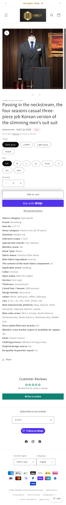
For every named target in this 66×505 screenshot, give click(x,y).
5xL (7, 170)
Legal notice (44, 499)
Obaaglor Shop (21, 490)
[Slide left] (26, 94)
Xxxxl (47, 163)
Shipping (15, 134)
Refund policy (51, 490)
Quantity (6, 177)
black (8, 151)
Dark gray (11, 144)
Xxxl (19, 170)
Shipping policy (49, 495)
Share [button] (9, 359)
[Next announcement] (60, 3)
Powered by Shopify (35, 490)
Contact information (28, 499)
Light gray (42, 144)
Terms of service (33, 495)
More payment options (33, 210)
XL (36, 163)
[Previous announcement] (5, 3)
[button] (6, 15)
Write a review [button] (33, 396)
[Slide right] (39, 94)
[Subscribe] (50, 419)
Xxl (7, 163)
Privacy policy (18, 495)
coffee (26, 144)
